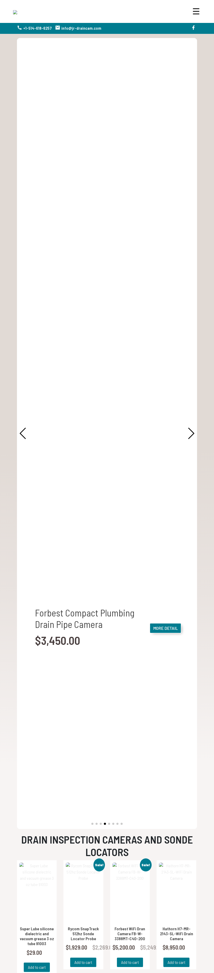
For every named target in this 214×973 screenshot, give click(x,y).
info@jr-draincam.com (81, 28)
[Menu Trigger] (196, 11)
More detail (165, 628)
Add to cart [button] (37, 967)
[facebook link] (193, 28)
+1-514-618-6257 (37, 28)
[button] (92, 824)
